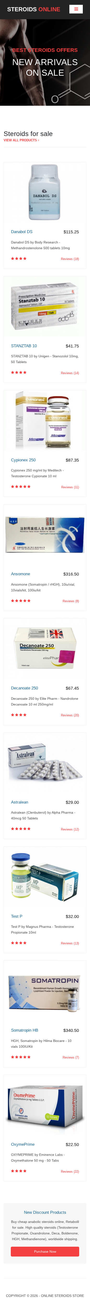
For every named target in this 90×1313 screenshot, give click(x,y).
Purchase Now (45, 1251)
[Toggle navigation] (76, 9)
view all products (21, 140)
